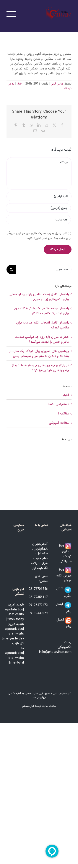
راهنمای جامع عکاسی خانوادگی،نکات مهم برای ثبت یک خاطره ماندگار (41, 311)
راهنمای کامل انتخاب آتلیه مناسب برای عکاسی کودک (42, 325)
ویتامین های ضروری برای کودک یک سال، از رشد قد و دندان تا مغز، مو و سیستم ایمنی (39, 353)
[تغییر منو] (11, 14)
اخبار (20, 83)
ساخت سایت (49, 706)
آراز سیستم (28, 706)
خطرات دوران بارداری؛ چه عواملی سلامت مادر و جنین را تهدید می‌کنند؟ (42, 339)
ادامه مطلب (60, 484)
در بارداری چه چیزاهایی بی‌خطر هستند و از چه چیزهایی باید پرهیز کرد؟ (40, 368)
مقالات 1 (63, 413)
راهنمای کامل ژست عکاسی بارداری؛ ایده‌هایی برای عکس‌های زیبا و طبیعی (39, 297)
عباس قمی (57, 83)
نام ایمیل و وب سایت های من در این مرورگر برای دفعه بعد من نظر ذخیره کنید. (39, 236)
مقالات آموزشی (59, 422)
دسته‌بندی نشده (58, 404)
